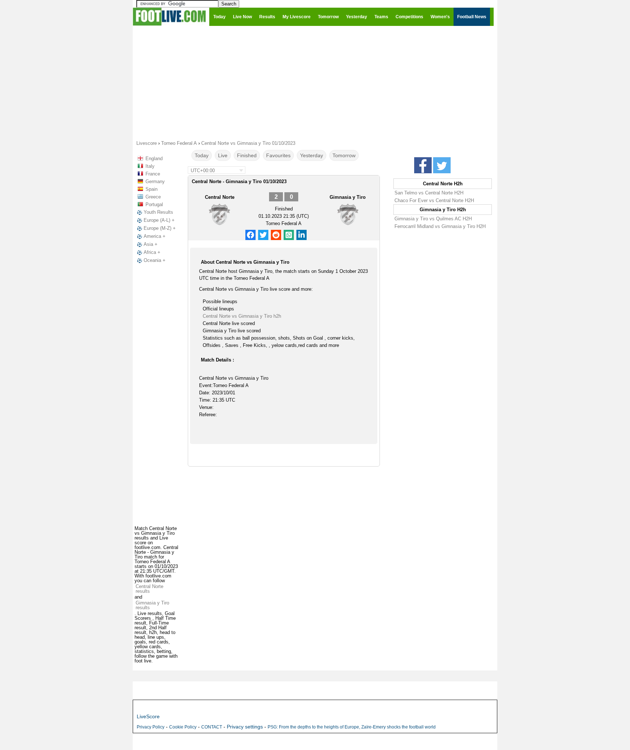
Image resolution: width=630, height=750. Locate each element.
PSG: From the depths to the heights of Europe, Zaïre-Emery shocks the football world (352, 727)
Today (202, 155)
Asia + (151, 244)
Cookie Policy (183, 727)
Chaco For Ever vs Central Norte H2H (434, 200)
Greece (153, 197)
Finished (247, 155)
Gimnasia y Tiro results (152, 605)
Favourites (278, 155)
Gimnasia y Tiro (348, 197)
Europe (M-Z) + (160, 228)
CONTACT (211, 727)
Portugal (154, 204)
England (154, 158)
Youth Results (158, 212)
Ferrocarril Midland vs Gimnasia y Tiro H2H (440, 226)
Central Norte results (149, 589)
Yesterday (311, 155)
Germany (155, 181)
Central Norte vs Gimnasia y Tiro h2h (242, 316)
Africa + (152, 252)
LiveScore (148, 716)
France (152, 174)
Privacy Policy (150, 727)
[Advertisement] (315, 82)
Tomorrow (343, 155)
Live (223, 155)
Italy (150, 166)
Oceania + (155, 260)
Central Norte (219, 197)
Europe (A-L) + (159, 220)
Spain (151, 189)
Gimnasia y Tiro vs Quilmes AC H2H (433, 218)
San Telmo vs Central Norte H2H (428, 193)
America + (155, 236)
